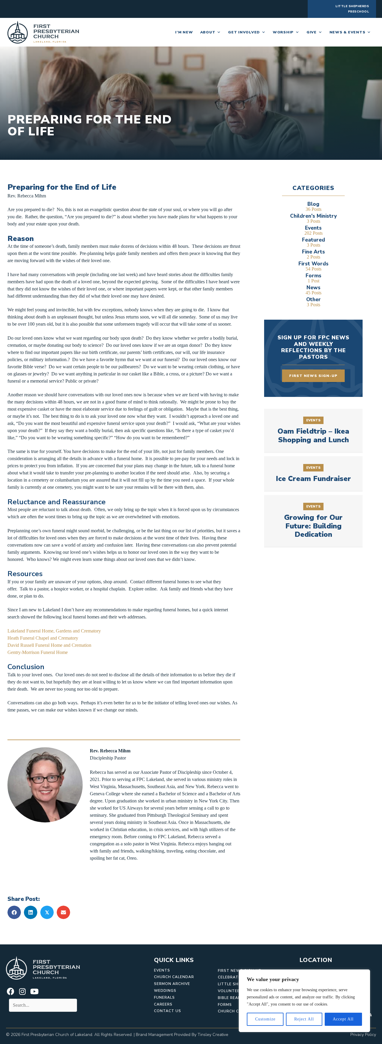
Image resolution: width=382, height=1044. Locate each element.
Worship (283, 32)
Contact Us (167, 1011)
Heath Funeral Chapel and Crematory (42, 638)
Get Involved (244, 32)
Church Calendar (174, 977)
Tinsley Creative (213, 1034)
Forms (225, 1004)
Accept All (343, 1019)
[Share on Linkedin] (30, 912)
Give (311, 32)
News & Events (347, 32)
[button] (10, 991)
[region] (304, 1000)
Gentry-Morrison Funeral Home (38, 652)
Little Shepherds (237, 984)
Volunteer (230, 991)
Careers (163, 1004)
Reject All (304, 1019)
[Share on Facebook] (14, 912)
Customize (265, 1019)
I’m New (184, 32)
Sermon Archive (172, 983)
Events (162, 970)
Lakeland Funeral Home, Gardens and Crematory (54, 630)
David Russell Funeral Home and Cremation (49, 645)
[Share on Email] (63, 912)
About (207, 32)
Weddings (165, 990)
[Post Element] (313, 430)
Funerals (164, 997)
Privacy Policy (363, 1034)
